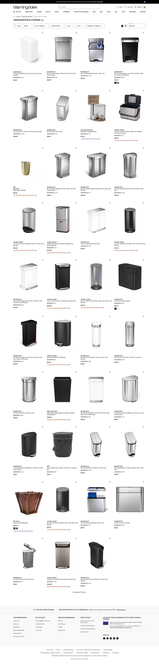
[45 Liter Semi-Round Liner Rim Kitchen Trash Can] (130, 165)
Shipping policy (17, 633)
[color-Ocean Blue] (17, 528)
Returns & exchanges (18, 630)
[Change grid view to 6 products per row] (125, 26)
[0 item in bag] (144, 7)
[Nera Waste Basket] (29, 165)
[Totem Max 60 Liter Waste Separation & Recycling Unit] (62, 220)
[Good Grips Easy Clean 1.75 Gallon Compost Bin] (62, 444)
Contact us (16, 624)
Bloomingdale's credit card (43, 620)
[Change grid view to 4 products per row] (122, 26)
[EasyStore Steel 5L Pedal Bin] (62, 334)
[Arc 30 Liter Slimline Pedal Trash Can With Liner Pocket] (130, 220)
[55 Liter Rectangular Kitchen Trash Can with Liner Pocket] (62, 50)
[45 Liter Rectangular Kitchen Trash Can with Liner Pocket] (62, 165)
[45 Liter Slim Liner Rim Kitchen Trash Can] (130, 334)
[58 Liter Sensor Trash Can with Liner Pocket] (29, 108)
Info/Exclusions (121, 609)
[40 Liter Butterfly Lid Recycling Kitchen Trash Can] (130, 444)
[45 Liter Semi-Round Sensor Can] (29, 389)
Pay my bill (38, 630)
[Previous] (15, 50)
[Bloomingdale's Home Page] (25, 7)
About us (60, 620)
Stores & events (85, 632)
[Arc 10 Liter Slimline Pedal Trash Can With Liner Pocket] (29, 220)
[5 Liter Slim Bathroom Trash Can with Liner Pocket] (29, 50)
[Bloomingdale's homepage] (14, 16)
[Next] (42, 50)
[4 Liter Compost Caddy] (130, 277)
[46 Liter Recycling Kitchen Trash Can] (96, 50)
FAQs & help (16, 627)
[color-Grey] (118, 83)
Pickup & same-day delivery (88, 628)
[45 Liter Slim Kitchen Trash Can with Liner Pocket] (96, 334)
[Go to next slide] (142, 2)
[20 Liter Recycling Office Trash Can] (96, 499)
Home (18, 16)
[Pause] (145, 2)
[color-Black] (115, 83)
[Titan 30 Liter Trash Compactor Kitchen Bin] (62, 277)
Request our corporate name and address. (96, 655)
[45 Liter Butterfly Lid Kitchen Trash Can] (96, 444)
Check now (128, 627)
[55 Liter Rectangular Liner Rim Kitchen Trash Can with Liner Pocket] (29, 277)
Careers (60, 627)
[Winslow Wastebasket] (29, 499)
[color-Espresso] (14, 528)
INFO (103, 1)
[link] (29, 76)
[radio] (115, 83)
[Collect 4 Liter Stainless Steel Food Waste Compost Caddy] (130, 108)
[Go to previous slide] (14, 2)
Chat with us (16, 620)
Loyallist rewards (40, 624)
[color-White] (118, 309)
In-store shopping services (87, 625)
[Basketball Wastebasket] (96, 108)
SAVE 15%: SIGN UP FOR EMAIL (45, 609)
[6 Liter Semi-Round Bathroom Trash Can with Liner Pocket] (130, 389)
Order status (39, 627)
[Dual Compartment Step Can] (96, 220)
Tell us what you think (18, 636)
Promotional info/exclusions (117, 627)
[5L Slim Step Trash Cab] (62, 108)
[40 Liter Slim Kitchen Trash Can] (29, 556)
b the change (61, 624)
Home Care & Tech (27, 16)
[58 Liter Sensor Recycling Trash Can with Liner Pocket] (96, 165)
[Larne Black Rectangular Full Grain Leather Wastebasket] (62, 389)
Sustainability (61, 630)
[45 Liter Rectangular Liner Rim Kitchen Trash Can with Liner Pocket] (130, 50)
